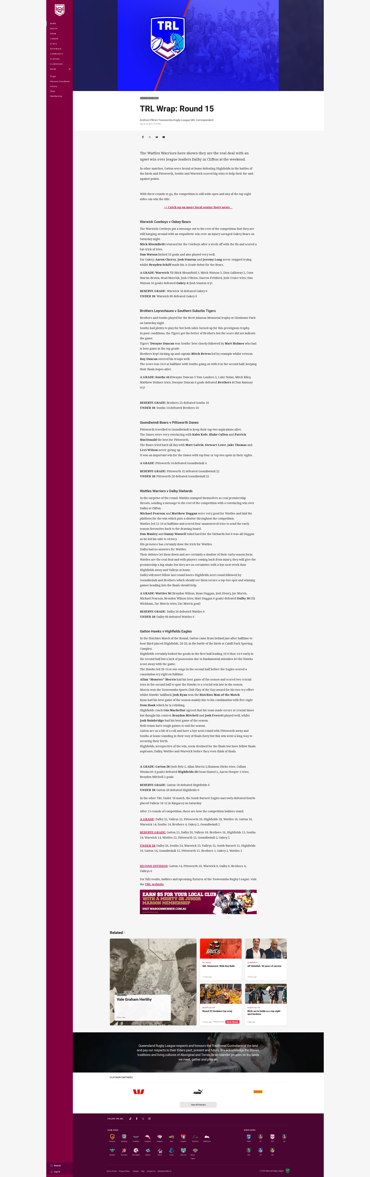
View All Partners (198, 1104)
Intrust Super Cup (149, 98)
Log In (57, 1171)
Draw (53, 34)
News (53, 23)
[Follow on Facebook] (137, 1118)
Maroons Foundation (60, 81)
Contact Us (151, 1171)
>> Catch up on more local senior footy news (198, 207)
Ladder (54, 39)
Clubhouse (56, 64)
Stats (53, 44)
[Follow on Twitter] (143, 1118)
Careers (136, 1171)
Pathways (56, 49)
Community (57, 54)
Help (143, 1171)
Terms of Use (111, 1171)
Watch (54, 28)
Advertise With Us (164, 1171)
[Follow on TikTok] (130, 1118)
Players (55, 59)
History (53, 86)
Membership (56, 96)
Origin (53, 76)
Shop (52, 91)
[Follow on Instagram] (149, 1118)
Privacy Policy (124, 1171)
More (53, 69)
